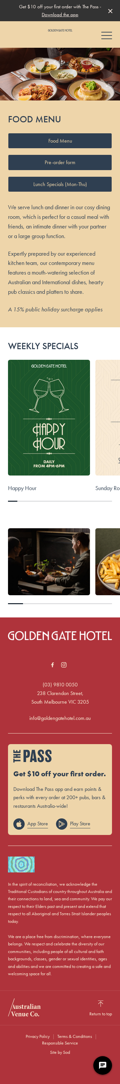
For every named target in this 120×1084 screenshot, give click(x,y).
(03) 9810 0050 (60, 684)
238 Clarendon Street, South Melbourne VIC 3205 (60, 697)
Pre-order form (60, 162)
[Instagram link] (64, 665)
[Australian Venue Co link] (24, 1007)
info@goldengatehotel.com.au (60, 718)
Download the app (60, 14)
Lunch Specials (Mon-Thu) (60, 184)
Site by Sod (60, 1052)
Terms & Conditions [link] (74, 1036)
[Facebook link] (52, 665)
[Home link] (60, 30)
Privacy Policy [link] (38, 1036)
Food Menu (60, 140)
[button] (106, 37)
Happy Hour (22, 488)
